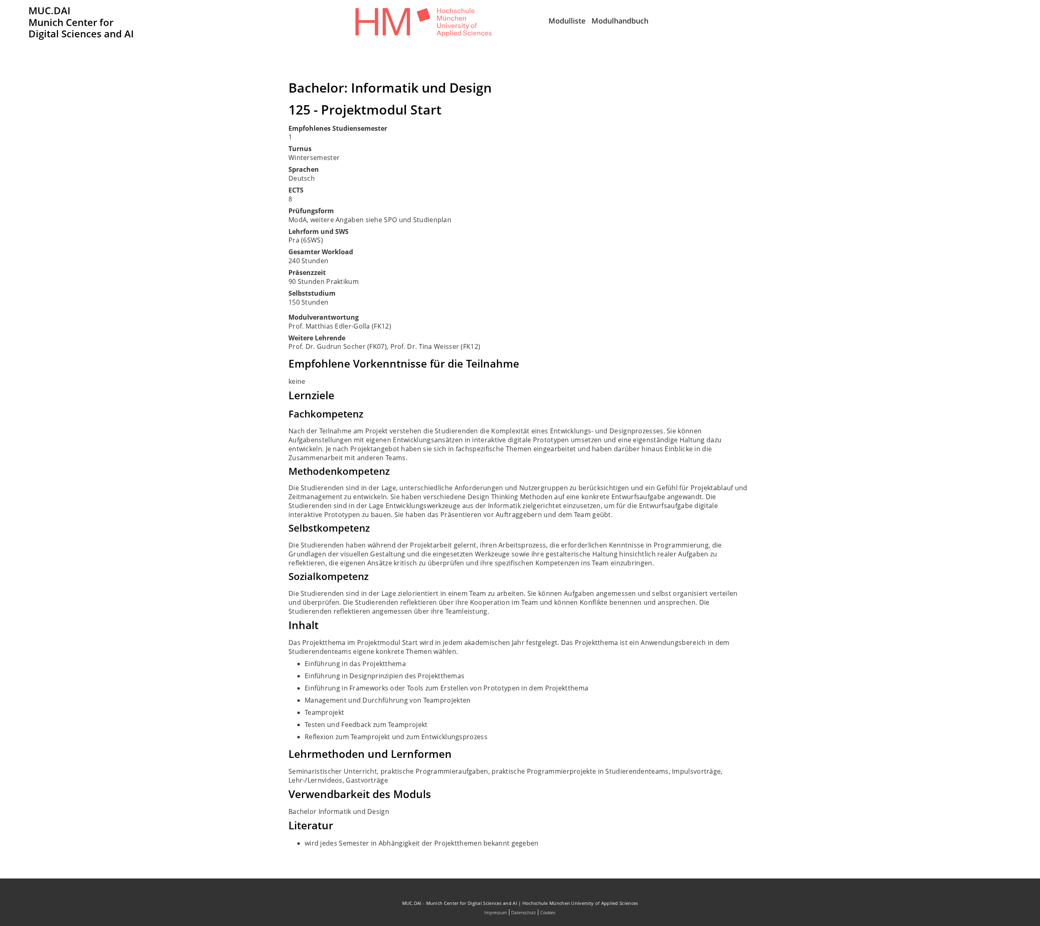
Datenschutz (523, 912)
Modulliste (566, 21)
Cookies (547, 912)
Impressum (495, 912)
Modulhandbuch (620, 21)
